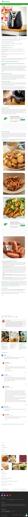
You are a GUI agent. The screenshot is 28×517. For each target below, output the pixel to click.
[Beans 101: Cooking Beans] (23, 459)
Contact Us (25, 516)
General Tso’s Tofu (7, 284)
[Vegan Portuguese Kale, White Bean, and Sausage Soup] (15, 466)
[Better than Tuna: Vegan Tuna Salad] (5, 466)
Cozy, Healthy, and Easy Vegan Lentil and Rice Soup (10, 481)
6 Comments (19, 37)
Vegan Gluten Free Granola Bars (7, 484)
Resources (11, 37)
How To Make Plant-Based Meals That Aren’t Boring (22, 344)
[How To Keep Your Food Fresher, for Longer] (5, 336)
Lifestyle (9, 37)
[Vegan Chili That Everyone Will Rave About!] (5, 459)
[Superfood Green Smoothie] (23, 466)
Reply (26, 372)
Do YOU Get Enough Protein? (7, 478)
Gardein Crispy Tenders (20, 392)
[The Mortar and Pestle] (14, 336)
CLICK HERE (10, 499)
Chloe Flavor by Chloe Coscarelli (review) (5, 490)
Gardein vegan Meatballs (14, 283)
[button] (2, 4)
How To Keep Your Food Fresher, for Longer (4, 344)
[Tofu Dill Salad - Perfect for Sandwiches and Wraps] (12, 459)
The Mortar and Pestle (14, 343)
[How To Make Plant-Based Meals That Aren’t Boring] (23, 336)
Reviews (15, 37)
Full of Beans (4, 37)
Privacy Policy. (7, 511)
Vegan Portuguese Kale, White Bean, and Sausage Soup (19, 490)
